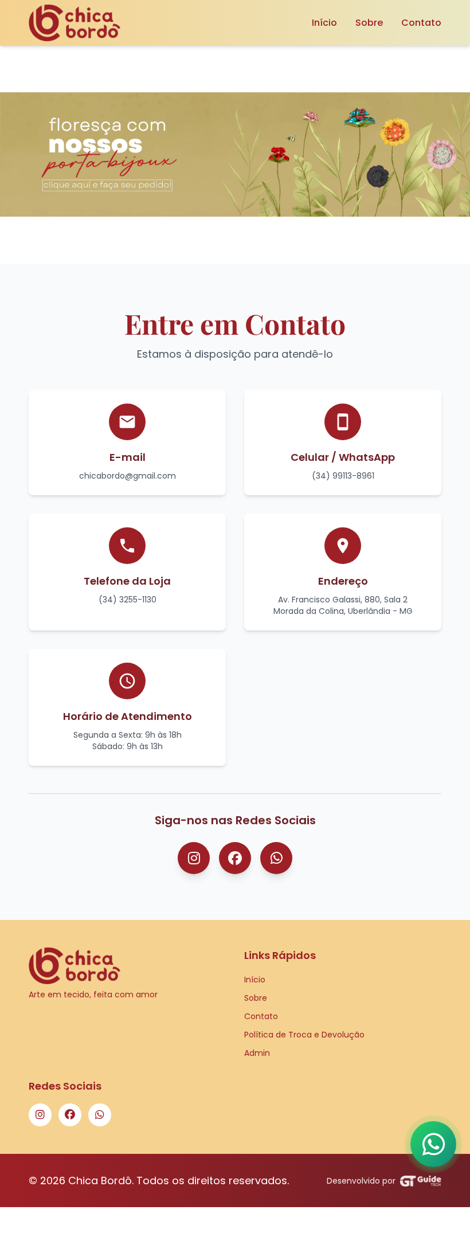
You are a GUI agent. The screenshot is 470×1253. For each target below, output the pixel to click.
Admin (257, 1053)
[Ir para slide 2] (241, 233)
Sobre (369, 22)
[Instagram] (194, 858)
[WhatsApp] (276, 858)
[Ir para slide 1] (223, 233)
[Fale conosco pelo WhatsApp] (433, 1144)
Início (324, 22)
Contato (421, 22)
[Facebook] (235, 858)
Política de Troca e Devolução (304, 1034)
